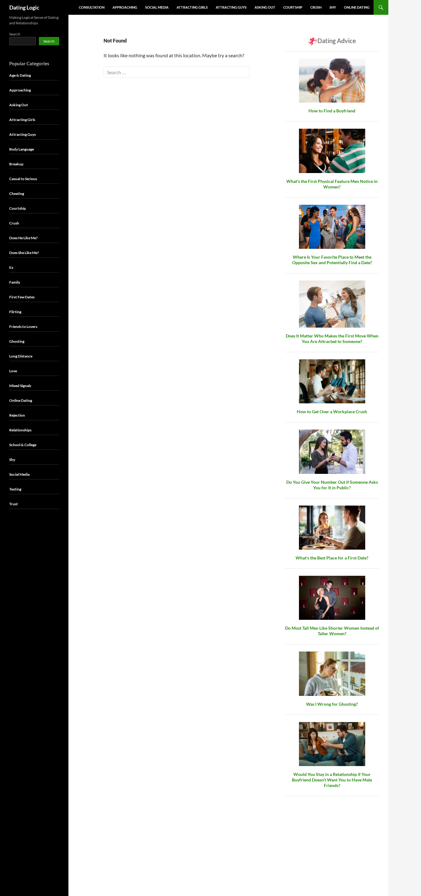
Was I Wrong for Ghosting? (332, 704)
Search (14, 34)
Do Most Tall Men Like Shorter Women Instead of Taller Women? (332, 630)
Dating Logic (24, 7)
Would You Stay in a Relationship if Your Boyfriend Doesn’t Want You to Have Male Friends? (332, 780)
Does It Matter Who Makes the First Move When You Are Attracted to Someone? (332, 338)
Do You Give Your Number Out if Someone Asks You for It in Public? (332, 484)
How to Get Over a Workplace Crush (332, 411)
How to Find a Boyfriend (332, 110)
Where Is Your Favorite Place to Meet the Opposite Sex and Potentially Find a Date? (332, 259)
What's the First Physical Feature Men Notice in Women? (332, 184)
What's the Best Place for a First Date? (332, 557)
